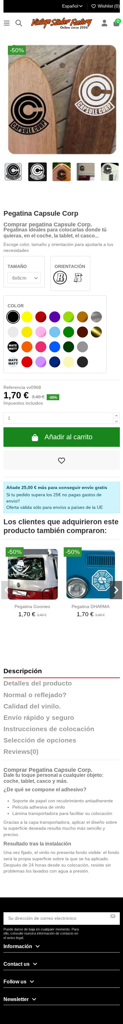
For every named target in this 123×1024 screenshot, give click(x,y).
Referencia (14, 387)
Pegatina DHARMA (90, 606)
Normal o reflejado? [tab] (35, 695)
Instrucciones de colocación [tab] (48, 729)
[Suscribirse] (113, 916)
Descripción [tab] (22, 671)
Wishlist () (108, 6)
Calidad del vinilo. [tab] (32, 706)
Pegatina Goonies (32, 606)
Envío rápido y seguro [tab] (38, 717)
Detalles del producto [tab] (37, 683)
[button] (7, 590)
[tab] (61, 753)
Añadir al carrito (68, 437)
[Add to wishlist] (61, 460)
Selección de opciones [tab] (39, 740)
